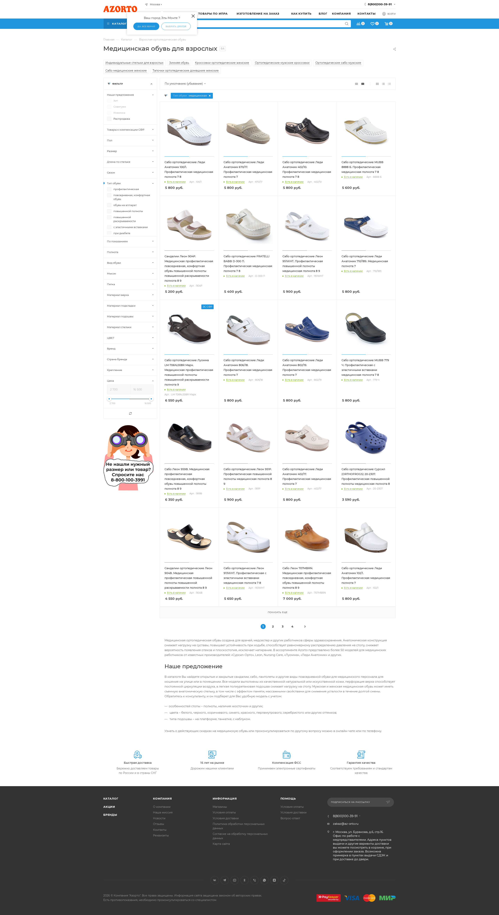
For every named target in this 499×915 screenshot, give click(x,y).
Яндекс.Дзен (274, 880)
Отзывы (158, 824)
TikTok (284, 880)
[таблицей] (389, 84)
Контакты (159, 830)
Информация (225, 798)
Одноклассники (244, 880)
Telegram (224, 880)
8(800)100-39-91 (380, 4)
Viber (254, 880)
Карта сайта (221, 844)
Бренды (110, 815)
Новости (159, 818)
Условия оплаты (224, 812)
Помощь (288, 798)
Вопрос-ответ (290, 818)
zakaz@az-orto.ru (345, 824)
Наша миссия (163, 812)
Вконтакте (215, 880)
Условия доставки (226, 818)
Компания (162, 798)
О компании (162, 807)
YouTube (234, 880)
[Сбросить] (130, 413)
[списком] (383, 84)
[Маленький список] (356, 84)
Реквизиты (161, 835)
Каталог (110, 798)
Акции (109, 807)
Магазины (220, 807)
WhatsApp (264, 880)
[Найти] (346, 23)
